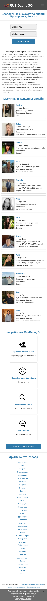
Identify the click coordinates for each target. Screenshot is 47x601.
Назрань (22, 485)
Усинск (22, 513)
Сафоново (22, 507)
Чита (23, 466)
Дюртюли (22, 523)
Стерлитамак (22, 472)
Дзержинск (22, 475)
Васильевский (22, 478)
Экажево (22, 532)
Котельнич (22, 529)
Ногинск (22, 488)
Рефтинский (23, 545)
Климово (22, 551)
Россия (22, 574)
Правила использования (16, 587)
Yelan (22, 548)
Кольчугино (22, 510)
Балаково (22, 481)
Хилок (22, 571)
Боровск (22, 567)
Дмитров (22, 494)
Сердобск (23, 520)
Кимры (22, 501)
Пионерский (23, 564)
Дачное (23, 491)
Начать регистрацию (23, 446)
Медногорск (22, 526)
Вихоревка (22, 539)
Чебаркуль (22, 504)
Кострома (23, 469)
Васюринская (22, 558)
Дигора (22, 561)
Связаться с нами (33, 587)
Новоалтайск (22, 497)
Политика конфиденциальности (32, 584)
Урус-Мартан (22, 516)
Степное (22, 555)
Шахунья (22, 542)
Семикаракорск (22, 536)
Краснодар (22, 462)
